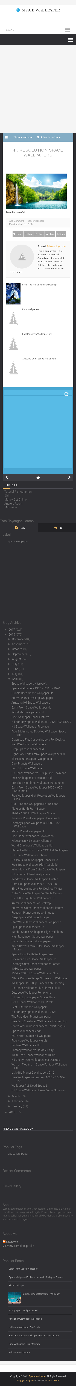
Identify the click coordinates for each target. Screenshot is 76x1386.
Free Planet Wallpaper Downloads (32, 836)
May (15, 674)
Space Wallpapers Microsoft (28, 683)
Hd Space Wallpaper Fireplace (30, 726)
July (15, 664)
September (19, 654)
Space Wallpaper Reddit (26, 1031)
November (18, 644)
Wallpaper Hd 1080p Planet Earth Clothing (37, 983)
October (17, 649)
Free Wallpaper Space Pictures (30, 717)
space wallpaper (36, 221)
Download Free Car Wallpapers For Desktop (38, 739)
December (18, 639)
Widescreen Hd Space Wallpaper (31, 840)
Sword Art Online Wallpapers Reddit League (38, 1026)
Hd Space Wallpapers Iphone (29, 855)
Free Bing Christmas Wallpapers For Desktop (39, 1021)
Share (30, 234)
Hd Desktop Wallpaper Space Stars (33, 997)
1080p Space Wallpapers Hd (23, 1310)
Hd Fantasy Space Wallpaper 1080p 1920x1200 (41, 721)
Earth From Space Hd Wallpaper (31, 1035)
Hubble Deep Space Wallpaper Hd (32, 693)
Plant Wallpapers (30, 309)
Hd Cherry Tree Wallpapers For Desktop (35, 1059)
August (17, 659)
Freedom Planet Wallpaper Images (32, 912)
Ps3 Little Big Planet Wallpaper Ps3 (33, 898)
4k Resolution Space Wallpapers (38, 152)
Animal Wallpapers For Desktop (31, 903)
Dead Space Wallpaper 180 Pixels (32, 1002)
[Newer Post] (6, 477)
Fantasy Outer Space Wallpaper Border (35, 964)
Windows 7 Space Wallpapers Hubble (34, 879)
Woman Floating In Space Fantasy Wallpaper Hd (39, 1066)
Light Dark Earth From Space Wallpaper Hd (38, 754)
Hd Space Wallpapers (19, 1352)
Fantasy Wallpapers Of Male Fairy (32, 1050)
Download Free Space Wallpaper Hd (33, 959)
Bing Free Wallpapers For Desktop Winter (36, 888)
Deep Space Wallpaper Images (30, 917)
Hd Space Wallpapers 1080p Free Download (38, 773)
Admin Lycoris (56, 246)
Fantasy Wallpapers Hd (25, 1045)
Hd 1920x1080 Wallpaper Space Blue (34, 860)
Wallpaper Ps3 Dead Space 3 (29, 1085)
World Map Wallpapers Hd (27, 712)
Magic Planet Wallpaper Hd (28, 831)
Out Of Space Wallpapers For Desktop (34, 804)
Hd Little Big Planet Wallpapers (30, 874)
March (16, 1096)
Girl (6, 494)
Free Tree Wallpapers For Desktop (39, 284)
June (15, 669)
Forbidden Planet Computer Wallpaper (41, 1293)
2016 (12, 634)
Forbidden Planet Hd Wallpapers (31, 941)
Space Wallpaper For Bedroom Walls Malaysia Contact (36, 1277)
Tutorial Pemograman (18, 490)
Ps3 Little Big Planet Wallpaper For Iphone (37, 782)
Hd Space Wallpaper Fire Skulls (24, 1327)
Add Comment (16, 221)
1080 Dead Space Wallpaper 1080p (33, 1055)
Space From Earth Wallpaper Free (32, 954)
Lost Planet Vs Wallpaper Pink (37, 333)
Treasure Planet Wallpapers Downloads (35, 818)
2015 (12, 1112)
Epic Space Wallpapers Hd (27, 927)
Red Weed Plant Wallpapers (28, 744)
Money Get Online (15, 498)
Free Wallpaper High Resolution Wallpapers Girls (38, 797)
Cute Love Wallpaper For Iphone (31, 992)
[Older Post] (69, 477)
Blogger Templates (26, 1380)
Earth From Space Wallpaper (23, 1268)
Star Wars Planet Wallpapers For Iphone (36, 922)
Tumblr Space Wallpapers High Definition (37, 932)
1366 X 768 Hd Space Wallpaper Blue (34, 973)
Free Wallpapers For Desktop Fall (31, 778)
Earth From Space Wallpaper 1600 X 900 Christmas (36, 789)
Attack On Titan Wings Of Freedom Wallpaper (39, 978)
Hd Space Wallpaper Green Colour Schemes (38, 1090)
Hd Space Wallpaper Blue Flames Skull (35, 988)
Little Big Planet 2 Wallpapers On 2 (32, 1072)
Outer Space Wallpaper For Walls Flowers (37, 893)
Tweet (19, 234)
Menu (10, 29)
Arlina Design (52, 1380)
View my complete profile (18, 1246)
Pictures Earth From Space (28, 808)
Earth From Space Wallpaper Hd (31, 707)
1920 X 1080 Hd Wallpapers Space (33, 813)
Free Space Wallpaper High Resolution (35, 864)
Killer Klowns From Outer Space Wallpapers (38, 869)
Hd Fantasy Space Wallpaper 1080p (33, 1012)
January (17, 1106)
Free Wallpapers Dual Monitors (24, 1343)
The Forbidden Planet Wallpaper (31, 1016)
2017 (12, 629)
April (15, 679)
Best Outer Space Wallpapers (29, 1007)
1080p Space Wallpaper (26, 968)
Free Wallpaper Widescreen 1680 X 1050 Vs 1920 (38, 1078)
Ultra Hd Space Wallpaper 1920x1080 (34, 884)
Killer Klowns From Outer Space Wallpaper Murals (37, 947)
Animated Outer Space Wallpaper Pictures (37, 908)
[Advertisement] (38, 89)
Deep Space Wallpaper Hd (27, 749)
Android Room (13, 502)
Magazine (10, 506)
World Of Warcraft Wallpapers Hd (31, 845)
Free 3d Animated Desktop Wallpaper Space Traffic (38, 733)
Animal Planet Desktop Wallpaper (32, 698)
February (18, 1101)
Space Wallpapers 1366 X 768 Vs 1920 (35, 688)
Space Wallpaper (41, 10)
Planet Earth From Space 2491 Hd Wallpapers (39, 850)
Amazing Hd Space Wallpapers (30, 702)
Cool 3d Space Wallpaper (27, 768)
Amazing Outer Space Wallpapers (39, 358)
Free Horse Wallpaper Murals (29, 1040)
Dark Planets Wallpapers (26, 763)
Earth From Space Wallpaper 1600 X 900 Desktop (34, 1335)
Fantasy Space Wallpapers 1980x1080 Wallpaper (35, 824)
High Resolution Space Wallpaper (32, 936)
